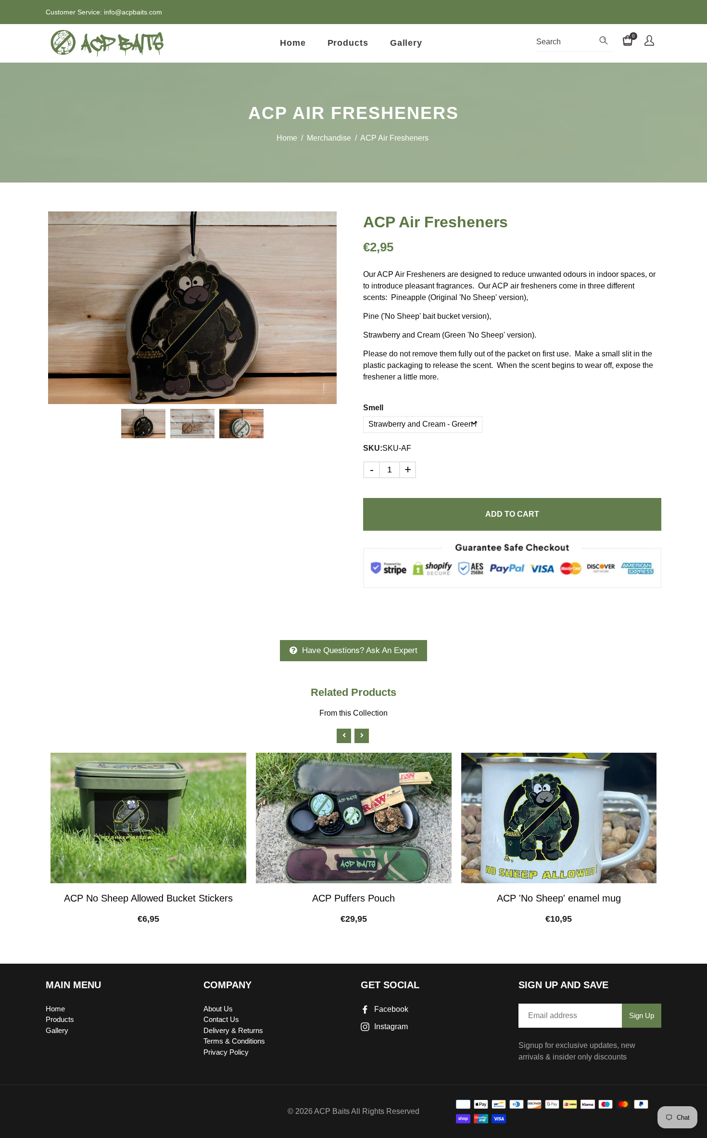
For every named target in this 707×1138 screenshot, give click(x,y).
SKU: (372, 448)
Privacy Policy (226, 1052)
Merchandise (329, 138)
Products (348, 43)
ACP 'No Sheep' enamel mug (559, 898)
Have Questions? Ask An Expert (359, 650)
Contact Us (221, 1019)
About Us (218, 1009)
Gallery (406, 43)
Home (293, 43)
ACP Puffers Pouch (353, 898)
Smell (373, 408)
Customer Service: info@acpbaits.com (104, 12)
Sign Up (641, 1015)
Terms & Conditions (234, 1041)
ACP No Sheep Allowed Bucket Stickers (148, 898)
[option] (192, 307)
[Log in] (649, 42)
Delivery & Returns (233, 1030)
